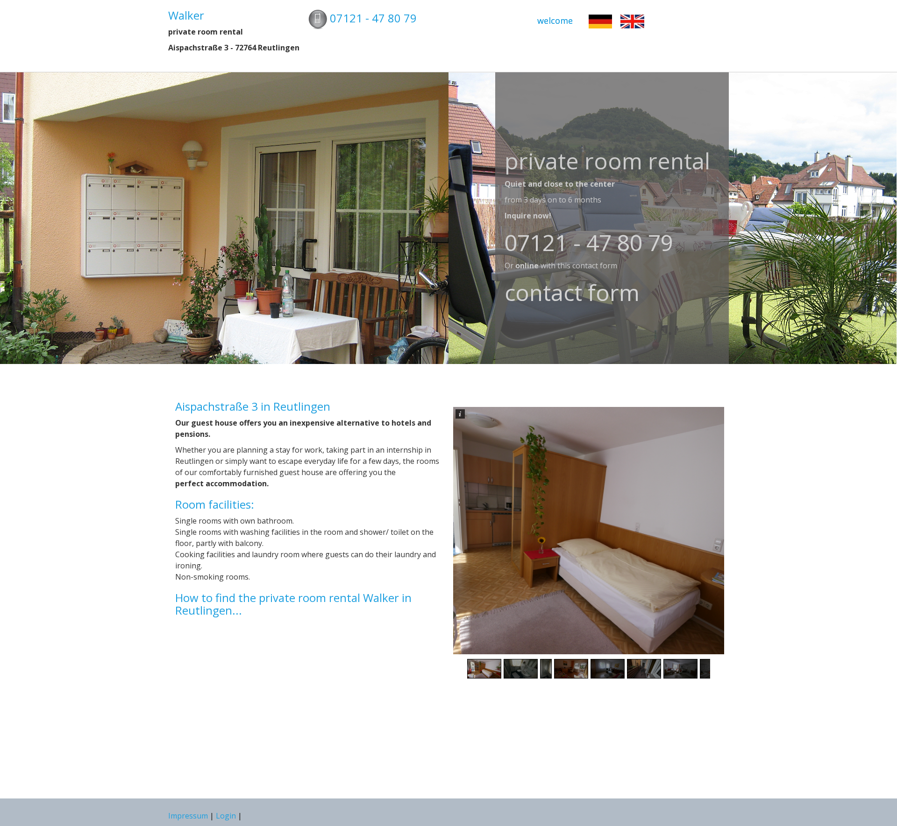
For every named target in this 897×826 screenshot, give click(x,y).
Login (226, 816)
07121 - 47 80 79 (373, 18)
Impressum (189, 816)
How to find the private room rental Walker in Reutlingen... (293, 603)
